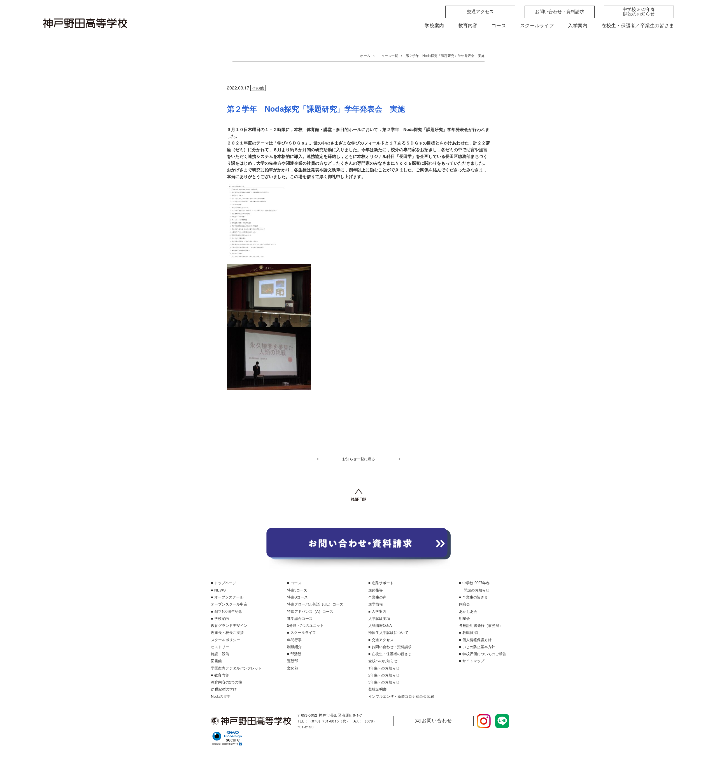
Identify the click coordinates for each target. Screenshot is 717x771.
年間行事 (294, 639)
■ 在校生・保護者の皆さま (390, 653)
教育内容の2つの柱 (226, 682)
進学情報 (375, 604)
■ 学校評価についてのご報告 (482, 653)
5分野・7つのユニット (305, 625)
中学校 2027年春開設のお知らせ (639, 11)
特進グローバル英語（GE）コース (315, 604)
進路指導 (375, 590)
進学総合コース (300, 618)
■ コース (294, 582)
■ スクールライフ (301, 632)
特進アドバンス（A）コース (310, 611)
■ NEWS (218, 590)
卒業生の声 (377, 597)
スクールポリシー (225, 639)
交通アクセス (480, 11)
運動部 (292, 660)
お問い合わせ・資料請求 (559, 11)
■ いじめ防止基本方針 (477, 646)
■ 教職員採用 (470, 632)
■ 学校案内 (220, 618)
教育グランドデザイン (229, 625)
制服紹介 (294, 646)
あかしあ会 (468, 611)
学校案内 (434, 25)
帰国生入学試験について (388, 632)
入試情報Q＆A (380, 625)
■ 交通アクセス (381, 639)
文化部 (292, 668)
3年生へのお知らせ (383, 682)
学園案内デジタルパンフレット (236, 668)
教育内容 (468, 25)
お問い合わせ (437, 720)
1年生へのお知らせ (383, 668)
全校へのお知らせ (382, 660)
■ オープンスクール (227, 597)
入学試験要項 (379, 618)
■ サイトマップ (471, 660)
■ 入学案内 (377, 611)
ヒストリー (220, 646)
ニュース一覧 (388, 55)
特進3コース (297, 590)
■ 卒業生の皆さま (473, 597)
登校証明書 (377, 689)
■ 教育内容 (220, 675)
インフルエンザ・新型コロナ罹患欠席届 (401, 696)
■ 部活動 (294, 653)
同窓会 (464, 604)
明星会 (464, 618)
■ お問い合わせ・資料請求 (390, 646)
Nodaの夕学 (221, 696)
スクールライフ (537, 25)
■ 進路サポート (381, 582)
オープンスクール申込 (229, 604)
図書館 (216, 660)
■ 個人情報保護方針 (475, 639)
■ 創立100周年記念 (226, 611)
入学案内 (577, 25)
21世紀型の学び (224, 689)
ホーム (365, 55)
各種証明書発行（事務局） (481, 625)
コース (499, 25)
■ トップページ (223, 582)
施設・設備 (220, 653)
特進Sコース (297, 597)
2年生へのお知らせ (383, 675)
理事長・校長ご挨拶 (227, 632)
